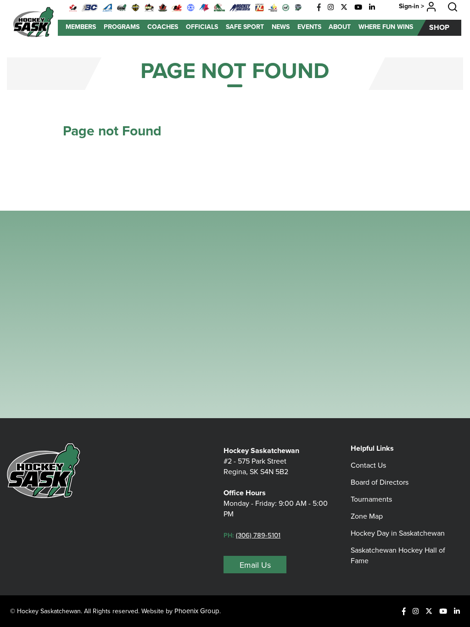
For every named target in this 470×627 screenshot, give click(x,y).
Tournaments (371, 499)
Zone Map (367, 516)
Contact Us (368, 465)
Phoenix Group (196, 611)
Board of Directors (379, 482)
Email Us (255, 565)
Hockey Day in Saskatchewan (398, 533)
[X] (344, 7)
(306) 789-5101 (258, 535)
